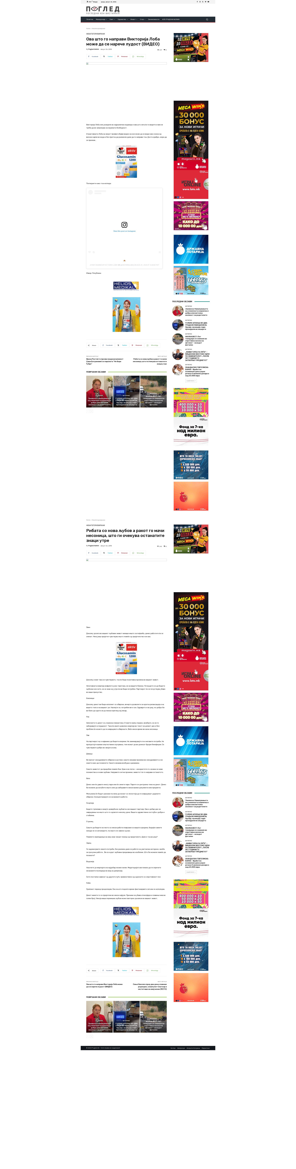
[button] (207, 19)
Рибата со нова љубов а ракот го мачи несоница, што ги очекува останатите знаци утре (150, 361)
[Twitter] (202, 1)
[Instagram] (200, 1)
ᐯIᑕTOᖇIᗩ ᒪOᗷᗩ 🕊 (112, 265)
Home (88, 28)
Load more (190, 381)
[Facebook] (197, 1)
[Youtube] (208, 1)
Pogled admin (93, 49)
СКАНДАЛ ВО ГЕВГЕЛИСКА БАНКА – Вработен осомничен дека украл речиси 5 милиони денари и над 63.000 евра (197, 371)
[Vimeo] (205, 1)
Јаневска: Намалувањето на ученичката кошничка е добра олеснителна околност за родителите (99, 401)
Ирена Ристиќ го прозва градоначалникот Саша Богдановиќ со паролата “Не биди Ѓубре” (104, 361)
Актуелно (99, 395)
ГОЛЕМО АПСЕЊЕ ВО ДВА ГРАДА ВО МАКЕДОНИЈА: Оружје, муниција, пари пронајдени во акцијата (126, 401)
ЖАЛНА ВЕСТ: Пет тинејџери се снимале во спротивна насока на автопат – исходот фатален (153, 400)
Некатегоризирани (98, 28)
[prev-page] (87, 411)
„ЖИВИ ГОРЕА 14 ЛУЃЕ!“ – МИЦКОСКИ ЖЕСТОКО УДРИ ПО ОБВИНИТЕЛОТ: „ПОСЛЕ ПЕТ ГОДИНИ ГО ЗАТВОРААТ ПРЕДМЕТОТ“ (197, 356)
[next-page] (91, 411)
